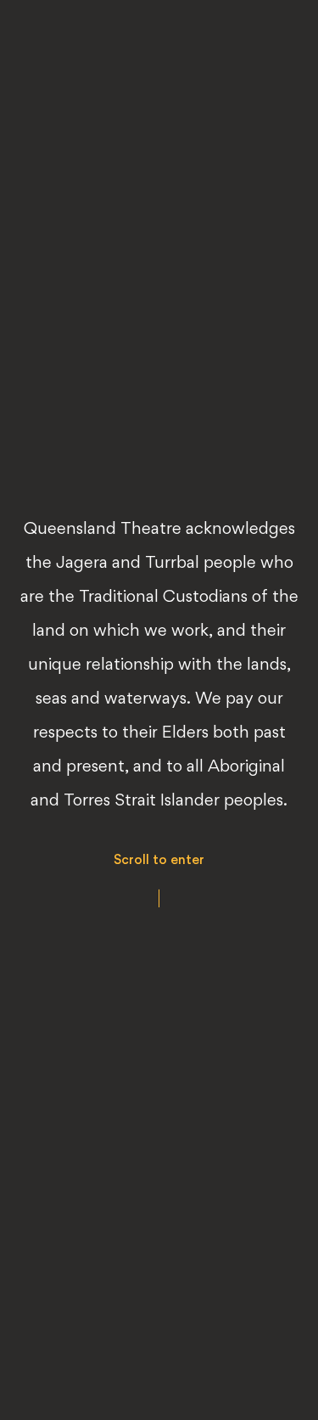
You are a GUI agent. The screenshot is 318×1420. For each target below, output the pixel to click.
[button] (159, 879)
